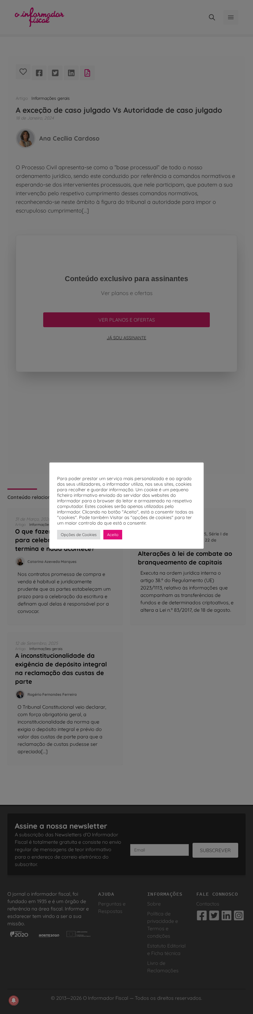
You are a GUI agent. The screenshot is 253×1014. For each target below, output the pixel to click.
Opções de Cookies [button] (79, 534)
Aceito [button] (112, 534)
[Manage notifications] (14, 1000)
